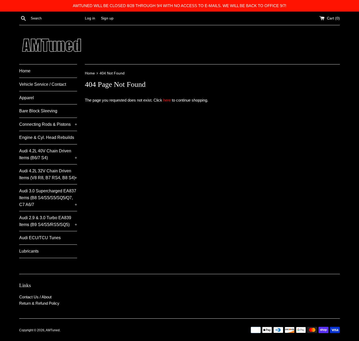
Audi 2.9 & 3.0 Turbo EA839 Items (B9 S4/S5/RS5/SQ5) (48, 221)
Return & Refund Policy (39, 303)
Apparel (26, 98)
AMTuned (53, 330)
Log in (90, 18)
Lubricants (29, 251)
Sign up (107, 18)
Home (24, 71)
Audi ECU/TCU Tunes (40, 237)
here (167, 100)
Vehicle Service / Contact (42, 84)
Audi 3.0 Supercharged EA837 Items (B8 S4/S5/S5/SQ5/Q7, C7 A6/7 (48, 198)
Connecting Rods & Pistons (48, 124)
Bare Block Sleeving (38, 111)
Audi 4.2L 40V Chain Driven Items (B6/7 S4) (48, 154)
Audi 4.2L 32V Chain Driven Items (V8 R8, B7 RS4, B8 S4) (48, 174)
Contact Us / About (35, 297)
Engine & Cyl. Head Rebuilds (46, 137)
